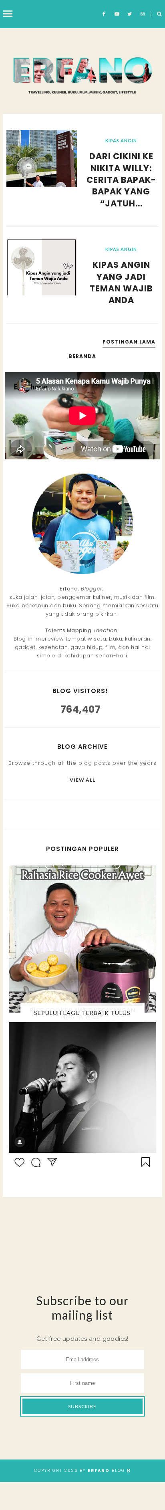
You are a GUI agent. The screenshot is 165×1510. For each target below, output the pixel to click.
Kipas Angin (121, 140)
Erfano (99, 1471)
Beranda (82, 356)
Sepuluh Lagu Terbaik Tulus (82, 1013)
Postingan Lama (129, 341)
